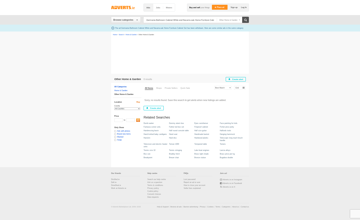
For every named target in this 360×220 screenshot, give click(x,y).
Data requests (153, 197)
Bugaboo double (226, 157)
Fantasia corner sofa (152, 127)
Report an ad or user (192, 182)
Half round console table (179, 130)
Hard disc (173, 138)
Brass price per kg (227, 154)
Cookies (210, 207)
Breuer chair (174, 157)
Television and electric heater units (155, 145)
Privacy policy (153, 188)
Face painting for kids (228, 123)
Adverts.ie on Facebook (232, 183)
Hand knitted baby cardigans (155, 134)
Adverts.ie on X (229, 187)
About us (235, 207)
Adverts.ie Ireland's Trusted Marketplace (126, 7)
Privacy (202, 207)
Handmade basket (201, 134)
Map (138, 102)
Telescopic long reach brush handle (231, 139)
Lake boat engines (201, 150)
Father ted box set (176, 127)
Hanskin (147, 138)
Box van (147, 154)
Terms (217, 207)
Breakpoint (148, 157)
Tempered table (200, 144)
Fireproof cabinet (201, 127)
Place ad (221, 7)
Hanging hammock (227, 134)
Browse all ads (176, 207)
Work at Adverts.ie (118, 188)
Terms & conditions (155, 185)
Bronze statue (200, 157)
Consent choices (154, 194)
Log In (244, 7)
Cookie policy (152, 191)
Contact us (245, 207)
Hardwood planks (201, 138)
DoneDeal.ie (116, 185)
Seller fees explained (192, 188)
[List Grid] (238, 88)
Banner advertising (191, 207)
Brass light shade (201, 154)
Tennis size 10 (149, 150)
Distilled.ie (115, 179)
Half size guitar (200, 130)
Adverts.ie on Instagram (232, 180)
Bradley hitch (174, 154)
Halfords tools (225, 130)
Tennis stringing (175, 150)
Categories (226, 207)
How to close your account (194, 185)
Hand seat (173, 134)
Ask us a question (154, 182)
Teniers (223, 144)
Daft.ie (113, 182)
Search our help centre (156, 179)
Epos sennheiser (201, 123)
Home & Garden (120, 90)
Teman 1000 (174, 144)
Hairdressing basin (151, 130)
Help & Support (163, 207)
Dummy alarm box (176, 123)
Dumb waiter (149, 123)
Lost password (189, 179)
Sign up (234, 7)
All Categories (120, 87)
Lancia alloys (225, 150)
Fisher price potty (227, 127)
